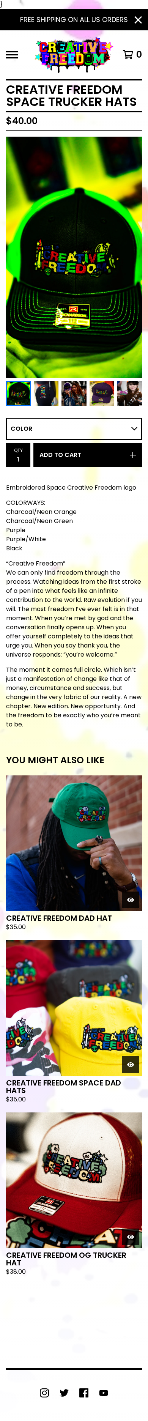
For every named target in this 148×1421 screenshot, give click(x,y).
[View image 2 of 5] (46, 393)
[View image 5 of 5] (129, 393)
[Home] (74, 54)
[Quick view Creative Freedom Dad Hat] (130, 900)
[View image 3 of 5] (73, 393)
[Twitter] (64, 1393)
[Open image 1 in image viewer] (74, 257)
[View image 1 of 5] (18, 393)
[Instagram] (44, 1393)
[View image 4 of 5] (102, 393)
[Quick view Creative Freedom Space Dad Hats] (130, 1064)
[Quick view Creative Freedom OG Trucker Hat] (130, 1237)
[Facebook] (84, 1393)
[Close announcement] (138, 19)
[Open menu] (12, 54)
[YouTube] (104, 1393)
